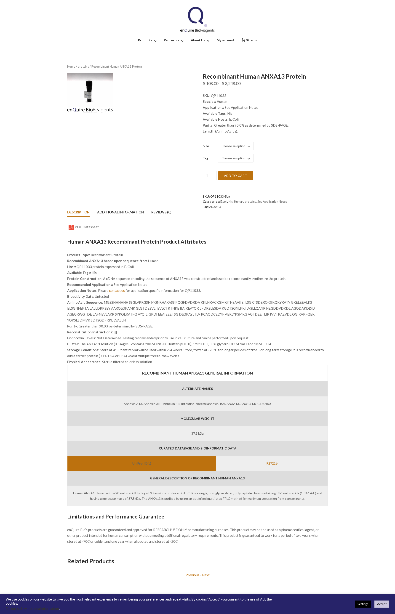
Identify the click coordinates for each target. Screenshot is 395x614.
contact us (117, 290)
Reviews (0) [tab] (161, 212)
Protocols (171, 40)
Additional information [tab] (120, 212)
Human (238, 201)
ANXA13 (215, 207)
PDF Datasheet (86, 227)
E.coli (223, 201)
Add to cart (235, 176)
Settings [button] (363, 604)
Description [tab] (78, 212)
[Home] (197, 19)
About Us (198, 40)
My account (225, 40)
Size (206, 146)
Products (145, 40)
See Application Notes (272, 201)
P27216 (272, 463)
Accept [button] (382, 604)
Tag (205, 158)
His (231, 201)
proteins (83, 66)
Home (71, 66)
